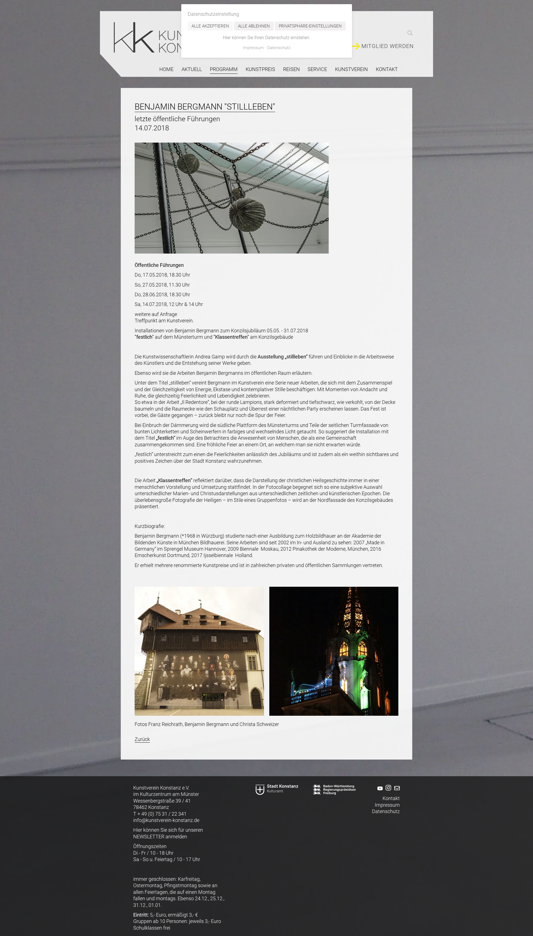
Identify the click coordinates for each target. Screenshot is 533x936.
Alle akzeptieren (210, 26)
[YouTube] (379, 792)
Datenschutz (386, 811)
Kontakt (387, 69)
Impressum (387, 805)
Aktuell (192, 69)
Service (317, 69)
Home (166, 69)
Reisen (291, 69)
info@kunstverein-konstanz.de (166, 820)
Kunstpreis (260, 69)
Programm (224, 69)
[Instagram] (387, 792)
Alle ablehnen (254, 26)
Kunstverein (351, 69)
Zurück (142, 739)
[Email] (396, 792)
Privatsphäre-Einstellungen (310, 26)
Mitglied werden (387, 46)
